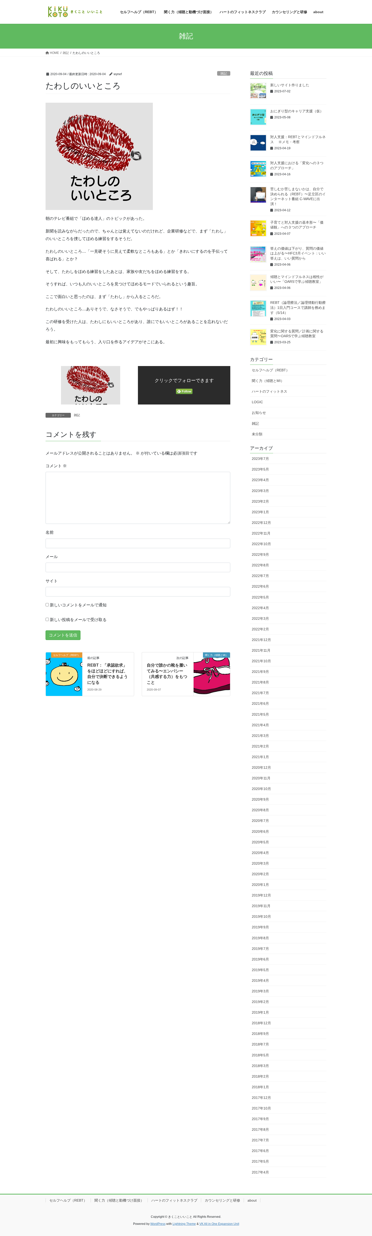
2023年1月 (260, 512)
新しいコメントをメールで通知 (78, 605)
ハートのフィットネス (269, 391)
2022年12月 (261, 523)
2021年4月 (260, 725)
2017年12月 (261, 1098)
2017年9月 (260, 1119)
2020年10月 (261, 789)
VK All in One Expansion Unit (219, 1224)
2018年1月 (260, 1087)
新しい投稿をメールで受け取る (78, 619)
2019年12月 (261, 895)
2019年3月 (260, 991)
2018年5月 (260, 1055)
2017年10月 (261, 1108)
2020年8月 (260, 810)
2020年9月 (260, 799)
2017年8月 (260, 1129)
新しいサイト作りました (289, 85)
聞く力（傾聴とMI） (268, 381)
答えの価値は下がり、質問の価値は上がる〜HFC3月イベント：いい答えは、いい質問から (298, 253)
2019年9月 (260, 927)
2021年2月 (260, 746)
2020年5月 (260, 842)
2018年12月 (261, 1023)
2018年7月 (260, 1044)
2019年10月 (261, 916)
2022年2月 (260, 629)
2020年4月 (260, 853)
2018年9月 (260, 1034)
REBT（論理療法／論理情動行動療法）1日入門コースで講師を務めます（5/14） (298, 307)
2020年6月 (260, 831)
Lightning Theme (184, 1224)
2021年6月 (260, 703)
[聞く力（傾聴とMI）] (212, 671)
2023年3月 (260, 491)
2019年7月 (260, 949)
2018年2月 (260, 1076)
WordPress (158, 1224)
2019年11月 (261, 906)
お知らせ (259, 413)
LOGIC (257, 402)
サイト (52, 581)
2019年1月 (260, 1012)
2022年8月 (260, 565)
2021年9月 (260, 672)
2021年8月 (260, 682)
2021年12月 (261, 640)
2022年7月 (260, 576)
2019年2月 (260, 1002)
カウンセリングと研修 (222, 1200)
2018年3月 (260, 1066)
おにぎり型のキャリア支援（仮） (296, 111)
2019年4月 (260, 980)
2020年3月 (260, 863)
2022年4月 (260, 608)
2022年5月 (260, 597)
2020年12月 (261, 767)
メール (52, 557)
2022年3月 (260, 618)
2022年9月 (260, 554)
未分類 (257, 434)
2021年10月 (261, 661)
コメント (56, 466)
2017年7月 (260, 1140)
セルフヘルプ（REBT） (271, 370)
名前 (50, 532)
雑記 (223, 73)
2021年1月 (260, 757)
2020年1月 (260, 885)
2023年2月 (260, 501)
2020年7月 (260, 821)
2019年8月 (260, 938)
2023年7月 (260, 459)
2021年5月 (260, 714)
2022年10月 (261, 544)
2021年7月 (260, 693)
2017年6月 (260, 1151)
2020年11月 (261, 778)
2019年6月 (260, 959)
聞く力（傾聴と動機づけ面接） (119, 1200)
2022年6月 (260, 586)
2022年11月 (261, 533)
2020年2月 (260, 874)
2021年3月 (260, 736)
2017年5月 (260, 1161)
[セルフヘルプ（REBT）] (64, 671)
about (252, 1200)
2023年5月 (260, 469)
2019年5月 (260, 970)
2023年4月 (260, 480)
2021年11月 (261, 650)
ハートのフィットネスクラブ (174, 1200)
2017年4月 (260, 1172)
